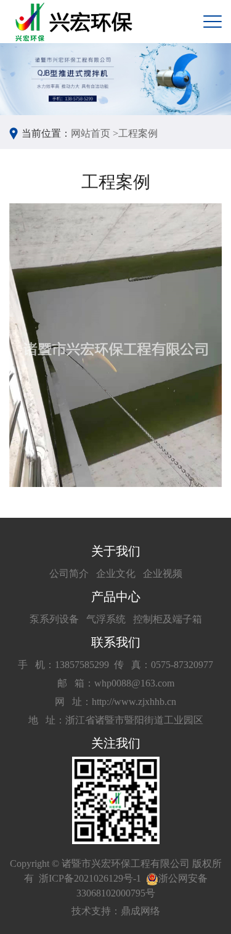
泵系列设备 (54, 619)
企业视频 (162, 573)
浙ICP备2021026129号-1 (90, 878)
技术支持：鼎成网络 (115, 911)
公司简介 (69, 573)
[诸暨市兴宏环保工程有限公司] (75, 21)
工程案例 (138, 133)
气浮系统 (106, 619)
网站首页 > (94, 133)
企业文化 (116, 573)
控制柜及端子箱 (167, 619)
